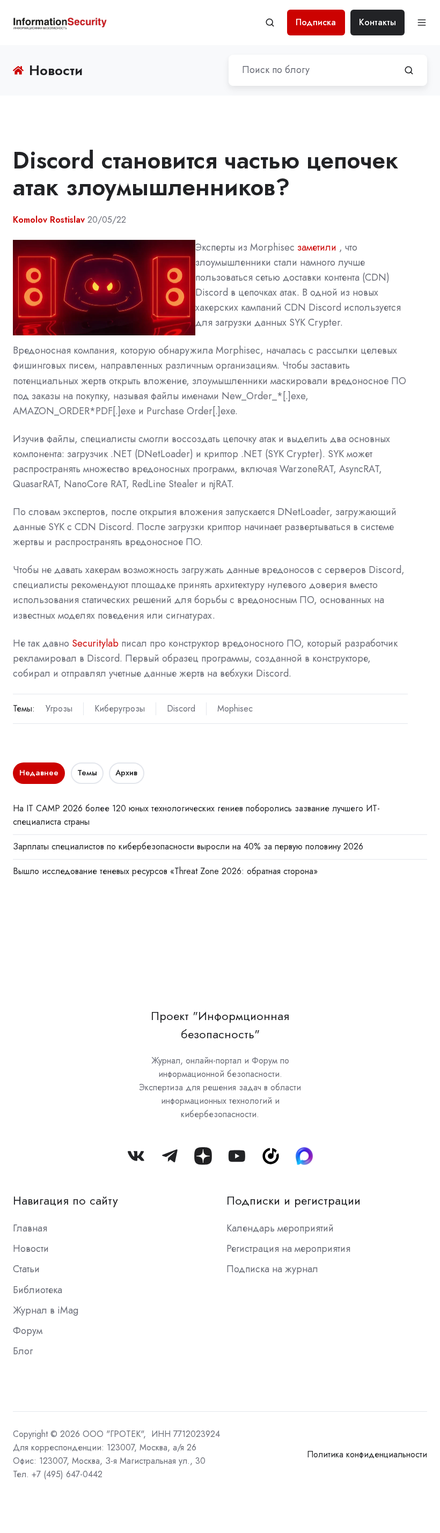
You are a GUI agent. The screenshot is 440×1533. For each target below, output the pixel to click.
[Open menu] (421, 22)
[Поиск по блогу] (409, 70)
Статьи (26, 1269)
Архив (126, 773)
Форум (27, 1331)
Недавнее (38, 773)
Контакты (377, 22)
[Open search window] (270, 22)
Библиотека (37, 1290)
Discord (181, 708)
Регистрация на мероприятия (288, 1249)
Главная (30, 1228)
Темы (87, 773)
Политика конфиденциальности (367, 1454)
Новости (31, 1249)
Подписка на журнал (272, 1269)
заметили (316, 247)
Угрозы (59, 708)
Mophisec (235, 708)
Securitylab (95, 643)
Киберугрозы (119, 708)
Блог (23, 1351)
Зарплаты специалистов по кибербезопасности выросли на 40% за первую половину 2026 (188, 846)
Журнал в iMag (45, 1310)
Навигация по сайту (65, 1200)
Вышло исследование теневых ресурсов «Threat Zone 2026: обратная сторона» (165, 871)
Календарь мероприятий (280, 1228)
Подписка (316, 22)
